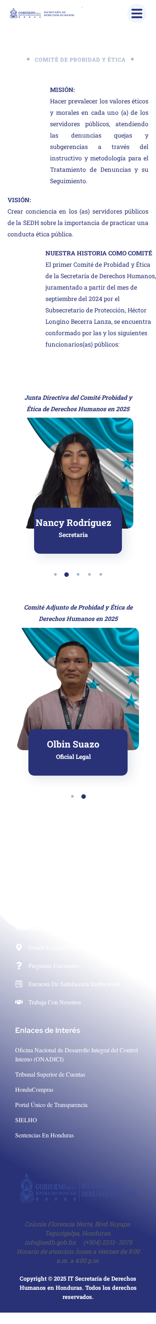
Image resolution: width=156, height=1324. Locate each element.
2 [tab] (66, 574)
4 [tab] (89, 574)
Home (44, 70)
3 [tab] (78, 574)
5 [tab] (101, 574)
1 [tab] (55, 574)
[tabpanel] (78, 486)
